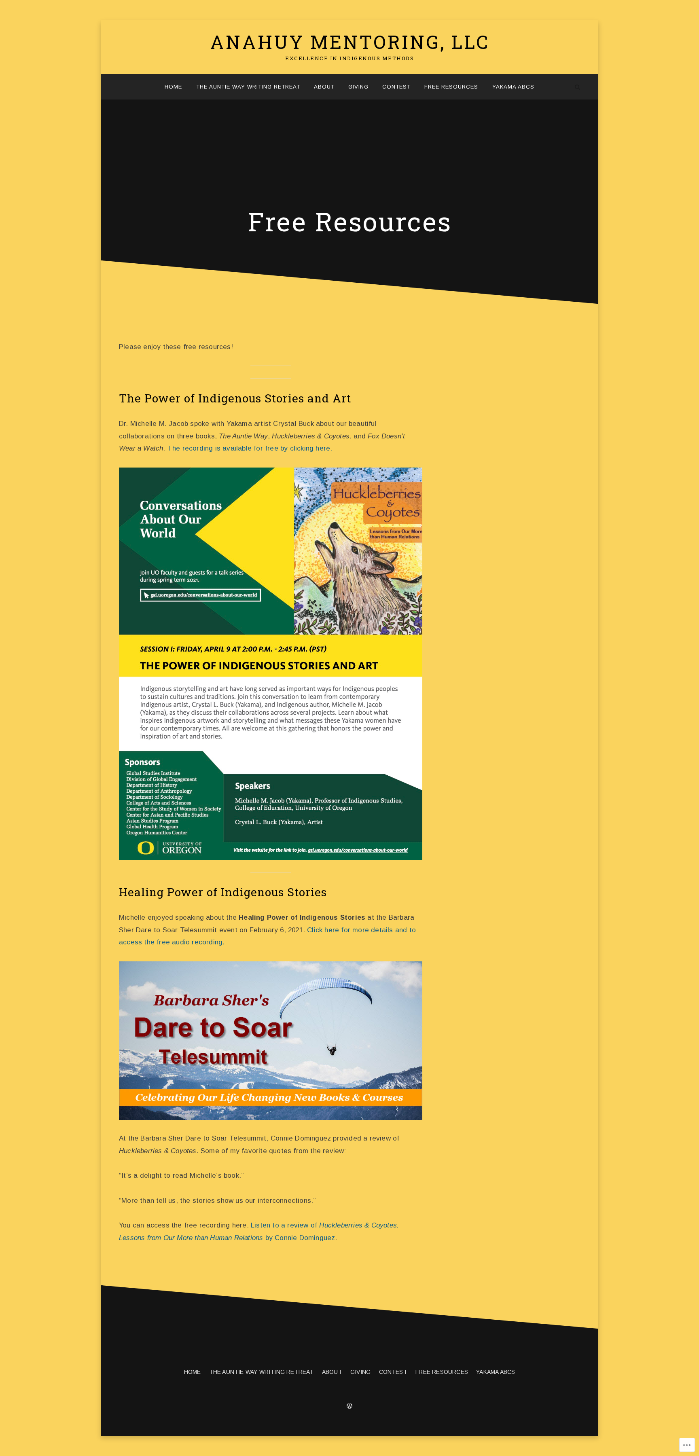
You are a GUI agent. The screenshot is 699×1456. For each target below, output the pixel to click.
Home (173, 87)
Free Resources (451, 87)
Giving (358, 87)
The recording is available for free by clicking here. (250, 448)
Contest (396, 87)
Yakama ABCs (513, 87)
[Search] (577, 86)
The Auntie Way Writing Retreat (248, 87)
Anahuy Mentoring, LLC (349, 42)
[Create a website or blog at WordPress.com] (349, 1406)
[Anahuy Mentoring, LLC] (121, 86)
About (324, 87)
